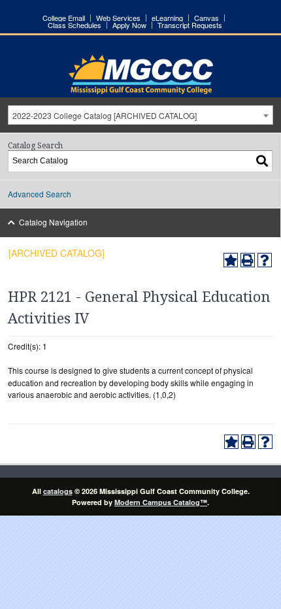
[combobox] (140, 115)
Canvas (206, 18)
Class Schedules (74, 25)
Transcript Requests (189, 25)
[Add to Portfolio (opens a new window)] (230, 260)
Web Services (118, 18)
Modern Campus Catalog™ (160, 502)
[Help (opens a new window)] (264, 260)
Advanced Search (39, 193)
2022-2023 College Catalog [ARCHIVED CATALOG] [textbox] (104, 115)
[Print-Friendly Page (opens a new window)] (247, 260)
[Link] (141, 90)
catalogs (58, 491)
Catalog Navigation (53, 221)
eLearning (167, 18)
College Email (63, 18)
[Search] (262, 161)
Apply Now (129, 25)
